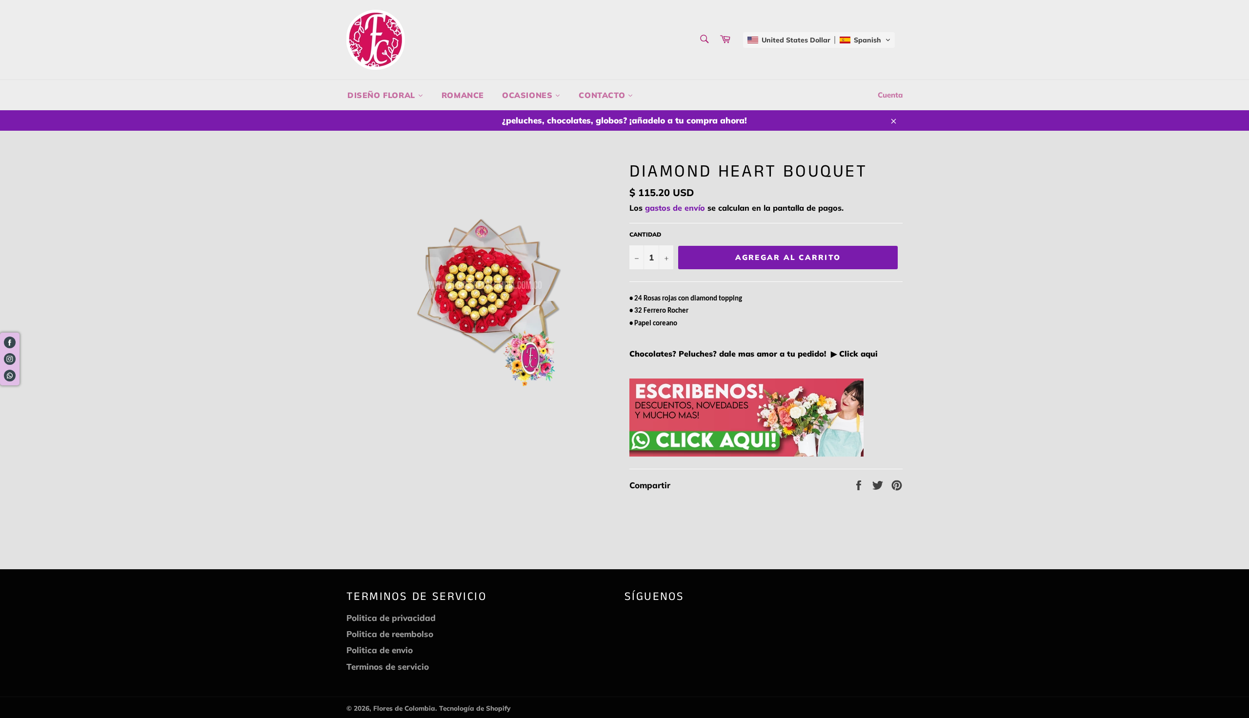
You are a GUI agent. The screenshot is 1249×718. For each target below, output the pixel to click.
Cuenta (890, 95)
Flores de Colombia (404, 708)
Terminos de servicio (387, 666)
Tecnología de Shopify (474, 708)
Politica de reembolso (389, 634)
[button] (819, 40)
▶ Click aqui (853, 354)
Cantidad (645, 234)
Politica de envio (379, 650)
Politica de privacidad (391, 618)
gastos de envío (675, 208)
